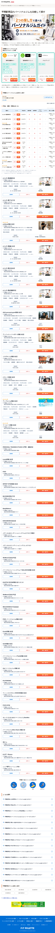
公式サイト (28, 194)
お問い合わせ (23, 924)
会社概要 (9, 924)
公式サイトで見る (6, 80)
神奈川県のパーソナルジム (12, 5)
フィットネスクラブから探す (8, 921)
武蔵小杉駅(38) (8, 889)
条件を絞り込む (49, 97)
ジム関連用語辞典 (48, 921)
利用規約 (28, 924)
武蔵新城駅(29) (48, 889)
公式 (14, 114)
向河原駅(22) (8, 892)
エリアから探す (20, 921)
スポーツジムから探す (23, 918)
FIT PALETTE (3, 5)
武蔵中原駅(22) (21, 892)
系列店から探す (29, 921)
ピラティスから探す (44, 918)
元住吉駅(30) (34, 889)
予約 (18, 114)
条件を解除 (4, 100)
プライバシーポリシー (36, 924)
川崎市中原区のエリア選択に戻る (10, 897)
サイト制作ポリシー (15, 924)
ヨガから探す (34, 918)
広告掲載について (44, 924)
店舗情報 (11, 194)
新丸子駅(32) (21, 889)
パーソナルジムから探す (11, 918)
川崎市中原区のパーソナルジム (24, 5)
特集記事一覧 (38, 921)
